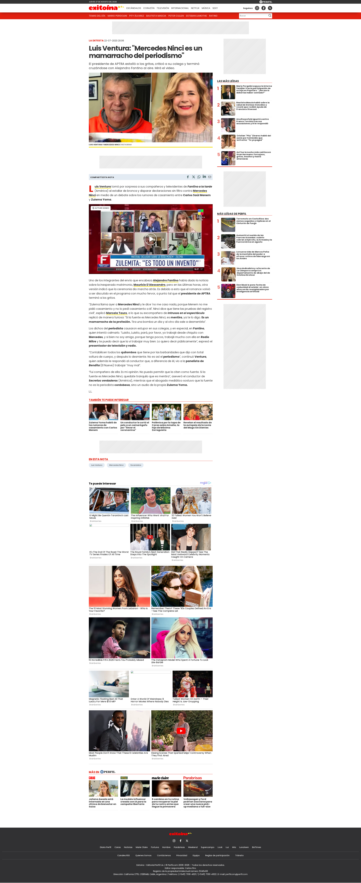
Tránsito (239, 855)
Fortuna (155, 847)
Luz (227, 847)
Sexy (215, 8)
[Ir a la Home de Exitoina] (106, 8)
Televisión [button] (163, 8)
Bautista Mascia (156, 15)
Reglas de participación (217, 855)
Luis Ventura (103, 186)
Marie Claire (142, 847)
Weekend (193, 847)
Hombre (166, 847)
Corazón (148, 8)
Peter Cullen (176, 15)
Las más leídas (228, 81)
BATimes (256, 847)
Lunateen (244, 847)
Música (206, 8)
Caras (118, 847)
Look (220, 847)
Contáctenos (164, 855)
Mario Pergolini (117, 15)
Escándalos (133, 8)
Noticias (128, 847)
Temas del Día (97, 15)
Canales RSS (123, 855)
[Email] (209, 177)
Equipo (196, 855)
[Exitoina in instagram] (257, 8)
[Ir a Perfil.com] (265, 2)
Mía (234, 847)
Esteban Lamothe (196, 15)
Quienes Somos (143, 855)
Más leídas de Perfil (231, 214)
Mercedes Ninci (116, 465)
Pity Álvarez (136, 15)
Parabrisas (179, 847)
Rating (213, 15)
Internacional (180, 8)
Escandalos (136, 465)
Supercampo (207, 847)
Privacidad (181, 855)
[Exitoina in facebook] (263, 8)
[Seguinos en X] (270, 8)
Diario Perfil (105, 847)
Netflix (195, 8)
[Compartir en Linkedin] (204, 177)
